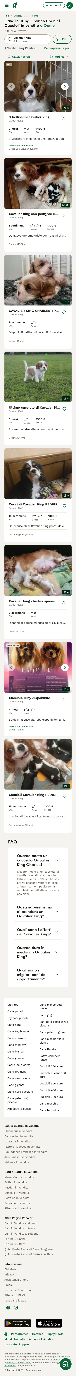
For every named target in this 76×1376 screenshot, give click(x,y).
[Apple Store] (49, 1323)
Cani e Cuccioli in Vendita (21, 1126)
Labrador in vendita (17, 1141)
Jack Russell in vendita (19, 1157)
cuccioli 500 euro (51, 1083)
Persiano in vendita (17, 1203)
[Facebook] (8, 1307)
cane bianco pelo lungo (51, 1006)
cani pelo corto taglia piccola (53, 1023)
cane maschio (48, 1103)
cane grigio (46, 1015)
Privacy (9, 1274)
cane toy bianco (18, 1031)
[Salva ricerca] (66, 1364)
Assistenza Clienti (16, 1279)
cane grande (15, 1058)
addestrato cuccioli (20, 1108)
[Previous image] (11, 86)
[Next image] (65, 86)
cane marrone (16, 1038)
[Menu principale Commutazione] (6, 5)
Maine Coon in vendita (19, 1177)
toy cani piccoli (17, 1018)
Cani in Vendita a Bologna (21, 1233)
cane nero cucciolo (20, 1091)
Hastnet (37, 1334)
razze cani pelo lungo (50, 1057)
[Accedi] (69, 5)
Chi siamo (11, 1269)
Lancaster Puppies (17, 1344)
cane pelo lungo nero (53, 1032)
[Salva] (63, 118)
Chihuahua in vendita (18, 1131)
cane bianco (15, 1051)
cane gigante (16, 1085)
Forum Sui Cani (14, 1239)
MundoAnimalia (14, 1339)
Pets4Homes (19, 1334)
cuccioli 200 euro (51, 1066)
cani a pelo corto (18, 1065)
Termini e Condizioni (18, 1290)
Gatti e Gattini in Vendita (21, 1172)
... (27, 15)
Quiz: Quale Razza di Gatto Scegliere (28, 1254)
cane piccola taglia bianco (52, 1040)
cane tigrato (47, 1049)
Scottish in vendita (16, 1198)
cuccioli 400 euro (51, 1090)
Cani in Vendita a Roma (19, 1228)
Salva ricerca (21, 56)
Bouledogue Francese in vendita (25, 1152)
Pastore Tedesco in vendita (22, 1146)
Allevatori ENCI (14, 1295)
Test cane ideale (15, 1300)
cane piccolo (16, 1011)
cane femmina (49, 1110)
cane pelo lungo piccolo (18, 1100)
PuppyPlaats (54, 1334)
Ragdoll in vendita (16, 1187)
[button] (38, 86)
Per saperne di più (56, 48)
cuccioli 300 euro (51, 1097)
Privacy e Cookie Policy (18, 1362)
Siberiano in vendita (17, 1208)
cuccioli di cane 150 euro (52, 1075)
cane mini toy (16, 1045)
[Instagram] (16, 1307)
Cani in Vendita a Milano (20, 1223)
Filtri (65, 39)
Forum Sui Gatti (14, 1244)
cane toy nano (17, 1071)
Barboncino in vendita (18, 1136)
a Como (47, 25)
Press (8, 1285)
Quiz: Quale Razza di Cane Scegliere (28, 1249)
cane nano (14, 1024)
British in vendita (15, 1182)
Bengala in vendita (16, 1192)
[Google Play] (17, 1323)
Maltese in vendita (16, 1162)
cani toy (12, 1004)
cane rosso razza (18, 1078)
